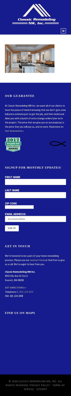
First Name (12, 177)
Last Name (12, 190)
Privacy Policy (40, 385)
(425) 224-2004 (26, 291)
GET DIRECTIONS (14, 287)
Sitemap (41, 389)
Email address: (15, 214)
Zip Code (11, 203)
